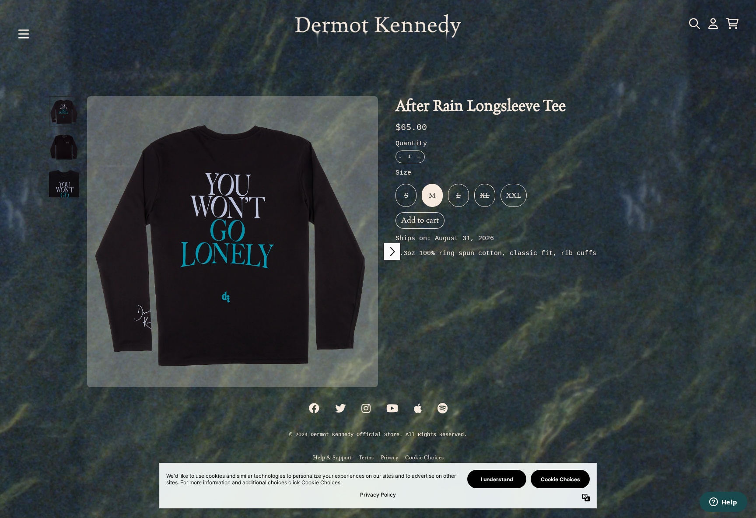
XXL (513, 195)
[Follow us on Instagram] (366, 409)
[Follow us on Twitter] (340, 409)
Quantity (411, 143)
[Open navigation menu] (23, 34)
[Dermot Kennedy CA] (378, 34)
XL (485, 195)
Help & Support (332, 457)
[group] (64, 111)
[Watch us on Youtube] (392, 409)
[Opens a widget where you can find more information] (723, 503)
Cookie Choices (424, 457)
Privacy (389, 457)
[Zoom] (232, 241)
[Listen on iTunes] (418, 409)
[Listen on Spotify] (442, 409)
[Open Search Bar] (694, 24)
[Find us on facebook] (314, 409)
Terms (366, 457)
